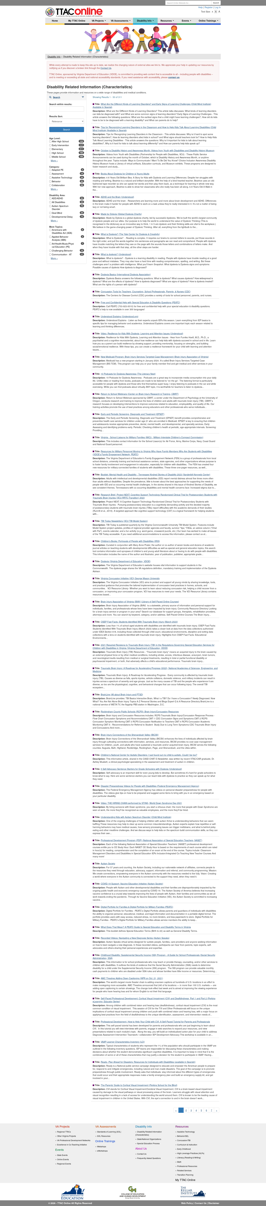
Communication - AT (62, 254)
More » (55, 161)
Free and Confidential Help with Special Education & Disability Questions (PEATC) (140, 302)
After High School (60, 141)
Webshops (101, 1146)
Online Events (63, 1159)
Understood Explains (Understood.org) (119, 316)
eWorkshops (102, 1150)
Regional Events (64, 1163)
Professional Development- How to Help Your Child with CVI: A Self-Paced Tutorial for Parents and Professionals (155, 1021)
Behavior (56, 181)
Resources (168, 21)
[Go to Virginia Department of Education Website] (73, 1191)
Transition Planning (185, 1174)
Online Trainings (209, 21)
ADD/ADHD (57, 198)
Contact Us (106, 68)
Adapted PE (57, 169)
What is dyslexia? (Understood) (116, 254)
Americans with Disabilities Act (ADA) (62, 231)
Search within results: (60, 104)
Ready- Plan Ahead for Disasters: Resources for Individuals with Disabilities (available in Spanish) (148, 1061)
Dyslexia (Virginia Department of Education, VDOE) (126, 561)
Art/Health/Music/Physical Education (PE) (63, 245)
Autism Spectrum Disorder (60, 207)
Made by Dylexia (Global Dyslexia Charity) (121, 213)
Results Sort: (56, 116)
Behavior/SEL (183, 1136)
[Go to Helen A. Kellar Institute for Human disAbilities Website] (193, 1191)
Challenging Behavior (62, 250)
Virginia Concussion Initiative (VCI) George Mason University (130, 578)
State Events (62, 1155)
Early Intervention (60, 145)
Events (187, 21)
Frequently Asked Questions (149, 1158)
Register (209, 7)
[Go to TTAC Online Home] (74, 11)
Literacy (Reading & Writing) (189, 1157)
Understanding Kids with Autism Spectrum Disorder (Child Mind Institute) (136, 817)
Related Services (184, 1170)
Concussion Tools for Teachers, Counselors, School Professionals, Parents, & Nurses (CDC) (146, 291)
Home (55, 20)
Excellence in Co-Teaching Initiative (72, 1144)
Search (216, 2)
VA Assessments (121, 21)
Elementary (57, 149)
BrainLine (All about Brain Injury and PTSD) (122, 694)
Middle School (59, 156)
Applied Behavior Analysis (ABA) (60, 238)
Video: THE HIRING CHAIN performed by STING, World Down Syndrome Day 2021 (141, 803)
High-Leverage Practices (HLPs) (190, 1153)
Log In (218, 7)
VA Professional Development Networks (73, 1140)
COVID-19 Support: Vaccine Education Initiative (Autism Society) (132, 883)
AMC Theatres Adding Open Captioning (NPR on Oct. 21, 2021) (132, 978)
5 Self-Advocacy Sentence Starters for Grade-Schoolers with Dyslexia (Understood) (141, 768)
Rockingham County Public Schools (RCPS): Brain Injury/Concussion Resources (140, 711)
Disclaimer (213, 1203)
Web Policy (187, 1203)
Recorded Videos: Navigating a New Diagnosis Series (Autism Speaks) (135, 937)
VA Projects (99, 21)
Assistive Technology (62, 177)
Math (179, 1161)
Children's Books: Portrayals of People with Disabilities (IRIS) (130, 541)
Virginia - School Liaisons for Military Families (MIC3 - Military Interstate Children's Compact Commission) (152, 437)
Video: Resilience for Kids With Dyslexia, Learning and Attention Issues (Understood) (142, 333)
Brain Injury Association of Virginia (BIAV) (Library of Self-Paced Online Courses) (140, 601)
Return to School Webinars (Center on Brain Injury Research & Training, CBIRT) (140, 393)
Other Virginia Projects (66, 1136)
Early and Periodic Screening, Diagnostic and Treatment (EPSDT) (132, 414)
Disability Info (146, 21)
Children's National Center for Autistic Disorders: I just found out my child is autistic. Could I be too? (149, 754)
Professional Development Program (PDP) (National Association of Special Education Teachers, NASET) (151, 840)
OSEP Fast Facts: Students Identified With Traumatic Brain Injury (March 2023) (139, 621)
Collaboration (58, 185)
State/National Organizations (149, 1139)
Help (200, 7)
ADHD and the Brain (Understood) (117, 196)
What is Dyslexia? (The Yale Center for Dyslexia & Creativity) (130, 234)
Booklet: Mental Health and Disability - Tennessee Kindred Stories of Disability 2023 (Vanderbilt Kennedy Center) (155, 474)
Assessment (58, 173)
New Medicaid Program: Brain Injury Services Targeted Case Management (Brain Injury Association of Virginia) (155, 356)
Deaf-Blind (57, 212)
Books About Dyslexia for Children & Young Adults (125, 173)
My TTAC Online (76, 20)
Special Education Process (148, 1143)
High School (58, 152)
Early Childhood (184, 1149)
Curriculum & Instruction (187, 1144)
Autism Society (108, 863)
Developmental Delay (62, 216)
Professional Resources (187, 1166)
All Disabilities (58, 202)
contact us (173, 77)
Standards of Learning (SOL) (109, 1131)
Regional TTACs (64, 1131)
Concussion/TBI (183, 1140)
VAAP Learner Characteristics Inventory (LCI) (123, 1041)
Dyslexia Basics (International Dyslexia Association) (126, 274)
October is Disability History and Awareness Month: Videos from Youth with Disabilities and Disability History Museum (157, 150)
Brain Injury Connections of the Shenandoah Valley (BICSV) (130, 734)
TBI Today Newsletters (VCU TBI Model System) (124, 520)
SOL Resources (103, 1136)
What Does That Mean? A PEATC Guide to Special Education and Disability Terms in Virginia (146, 927)
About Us (141, 1148)
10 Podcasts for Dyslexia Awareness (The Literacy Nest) (128, 373)
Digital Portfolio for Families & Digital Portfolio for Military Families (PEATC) (137, 906)
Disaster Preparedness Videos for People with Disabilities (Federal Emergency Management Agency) (150, 785)
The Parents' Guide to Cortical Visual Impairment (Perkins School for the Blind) (139, 1085)
